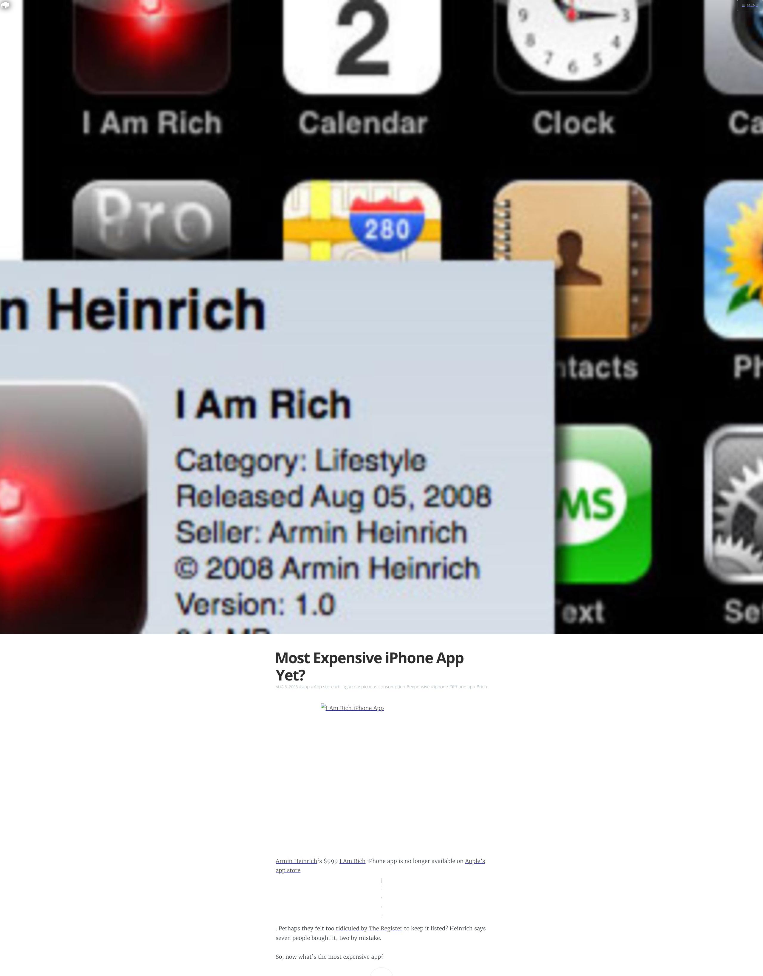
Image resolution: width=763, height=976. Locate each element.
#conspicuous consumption (377, 687)
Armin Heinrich (296, 861)
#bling (341, 687)
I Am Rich (352, 861)
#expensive (418, 687)
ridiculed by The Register (369, 928)
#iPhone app (462, 687)
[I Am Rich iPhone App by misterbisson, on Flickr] (381, 773)
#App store (322, 687)
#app (304, 687)
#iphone (439, 687)
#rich (481, 687)
